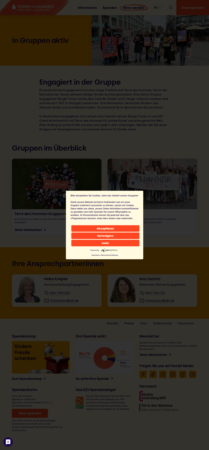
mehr (105, 243)
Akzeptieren (105, 228)
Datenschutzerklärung (109, 255)
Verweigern (105, 235)
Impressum (95, 255)
